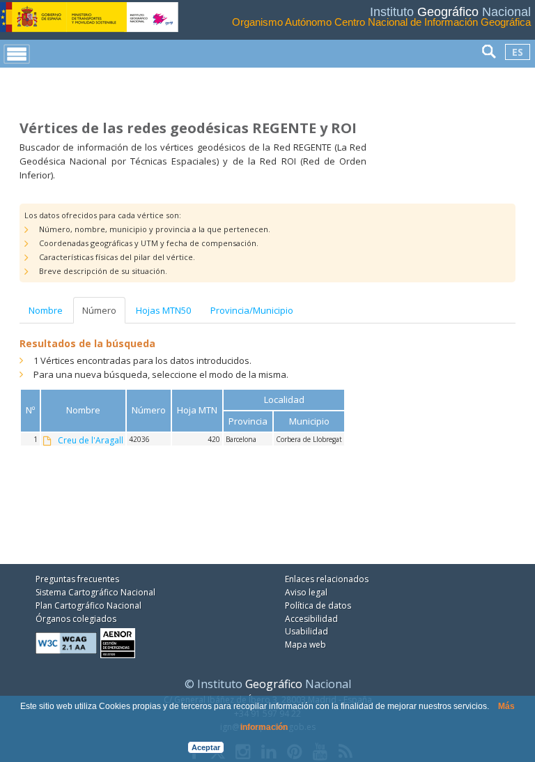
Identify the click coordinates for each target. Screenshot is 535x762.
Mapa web (305, 644)
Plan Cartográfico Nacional (88, 605)
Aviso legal (306, 592)
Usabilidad (306, 631)
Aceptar (206, 747)
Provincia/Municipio (251, 310)
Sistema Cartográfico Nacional (95, 592)
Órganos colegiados (76, 619)
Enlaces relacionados (327, 579)
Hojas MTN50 (163, 310)
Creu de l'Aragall (90, 440)
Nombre (46, 310)
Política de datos (318, 605)
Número (99, 310)
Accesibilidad (311, 619)
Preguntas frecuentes (77, 579)
